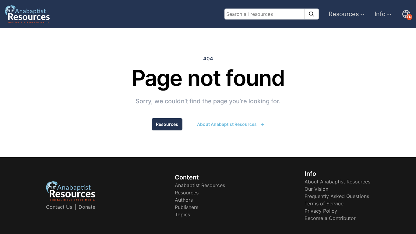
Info (380, 14)
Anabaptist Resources (200, 185)
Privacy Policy (321, 211)
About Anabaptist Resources (230, 124)
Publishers (186, 207)
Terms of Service (324, 203)
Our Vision (316, 189)
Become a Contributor (330, 218)
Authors (184, 200)
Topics (182, 214)
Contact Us (59, 207)
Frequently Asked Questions (337, 196)
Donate (87, 207)
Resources (344, 14)
